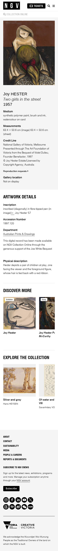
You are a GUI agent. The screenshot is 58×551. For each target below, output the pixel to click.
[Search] (49, 6)
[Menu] (53, 6)
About (6, 437)
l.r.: (12, 213)
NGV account (23, 480)
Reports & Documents (14, 459)
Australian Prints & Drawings (19, 234)
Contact (7, 441)
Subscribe (11, 488)
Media (6, 450)
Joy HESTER (15, 94)
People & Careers (12, 455)
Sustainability (11, 446)
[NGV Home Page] (11, 5)
